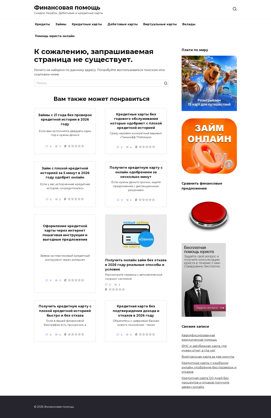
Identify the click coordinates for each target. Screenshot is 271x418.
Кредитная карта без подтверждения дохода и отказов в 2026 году (136, 310)
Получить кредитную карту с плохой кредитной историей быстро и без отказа (65, 310)
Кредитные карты (87, 24)
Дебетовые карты (122, 24)
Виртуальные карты (160, 24)
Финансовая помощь (67, 7)
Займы (60, 24)
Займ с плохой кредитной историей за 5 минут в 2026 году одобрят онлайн (65, 172)
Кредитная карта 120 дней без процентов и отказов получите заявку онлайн (205, 382)
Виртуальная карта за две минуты (208, 356)
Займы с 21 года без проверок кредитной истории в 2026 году (65, 119)
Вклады (188, 24)
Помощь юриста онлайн (55, 36)
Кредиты (42, 24)
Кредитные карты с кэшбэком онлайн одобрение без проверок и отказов (209, 367)
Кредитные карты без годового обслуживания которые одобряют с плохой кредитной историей (136, 121)
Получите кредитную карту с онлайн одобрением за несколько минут (136, 172)
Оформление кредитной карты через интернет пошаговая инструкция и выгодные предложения (65, 232)
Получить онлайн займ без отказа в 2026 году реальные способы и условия (135, 264)
